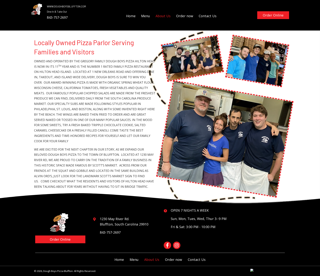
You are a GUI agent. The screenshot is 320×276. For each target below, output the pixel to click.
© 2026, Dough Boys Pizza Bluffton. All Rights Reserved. (65, 271)
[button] (273, 15)
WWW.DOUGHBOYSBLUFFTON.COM (66, 6)
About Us (151, 259)
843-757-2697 (57, 17)
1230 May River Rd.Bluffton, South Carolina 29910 (124, 221)
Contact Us (197, 259)
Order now (173, 259)
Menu (134, 259)
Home (119, 259)
